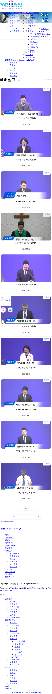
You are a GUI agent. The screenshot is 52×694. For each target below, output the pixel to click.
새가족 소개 (31, 52)
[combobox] (47, 79)
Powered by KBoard (6, 522)
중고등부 (13, 62)
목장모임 (29, 31)
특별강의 (29, 28)
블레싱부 (13, 73)
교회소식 (13, 28)
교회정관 (13, 26)
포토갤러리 (35, 36)
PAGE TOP (48, 671)
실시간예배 (30, 18)
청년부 (33, 39)
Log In (7, 686)
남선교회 (34, 44)
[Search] (38, 516)
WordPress (15, 588)
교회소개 (9, 599)
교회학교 (9, 667)
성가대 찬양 (31, 26)
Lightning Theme (31, 588)
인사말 (12, 15)
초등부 (12, 65)
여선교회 (34, 41)
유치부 (12, 70)
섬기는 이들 (15, 20)
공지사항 (34, 47)
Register (8, 688)
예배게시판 (30, 57)
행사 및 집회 (35, 34)
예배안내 (29, 15)
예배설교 (29, 20)
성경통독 (29, 54)
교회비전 (13, 18)
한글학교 (13, 75)
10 (26, 509)
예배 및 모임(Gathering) (10, 528)
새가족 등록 (15, 31)
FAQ (32, 49)
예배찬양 (29, 23)
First (14, 509)
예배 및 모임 (10, 620)
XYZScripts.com (36, 692)
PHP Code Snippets (17, 692)
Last (37, 509)
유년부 (12, 68)
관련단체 (13, 23)
